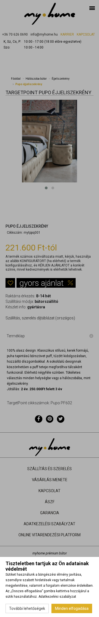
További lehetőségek (27, 608)
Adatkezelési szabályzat (57, 597)
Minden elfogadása (72, 608)
